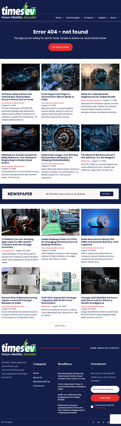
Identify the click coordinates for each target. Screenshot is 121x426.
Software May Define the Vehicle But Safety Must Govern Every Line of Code (17, 97)
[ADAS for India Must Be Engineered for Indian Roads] (100, 77)
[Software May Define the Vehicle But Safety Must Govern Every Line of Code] (21, 77)
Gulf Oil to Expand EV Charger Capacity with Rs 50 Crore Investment (59, 300)
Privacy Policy (100, 408)
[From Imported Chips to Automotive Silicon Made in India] (60, 77)
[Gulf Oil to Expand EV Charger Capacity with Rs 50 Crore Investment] (60, 280)
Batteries (85, 161)
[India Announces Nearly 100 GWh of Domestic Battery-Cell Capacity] (100, 222)
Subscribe (105, 397)
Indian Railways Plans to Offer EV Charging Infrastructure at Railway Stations (59, 242)
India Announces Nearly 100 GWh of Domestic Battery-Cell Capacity (99, 242)
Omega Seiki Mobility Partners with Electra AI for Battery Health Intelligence (99, 300)
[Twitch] (109, 422)
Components (8, 251)
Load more (59, 325)
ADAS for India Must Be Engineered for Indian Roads (98, 95)
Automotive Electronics (13, 103)
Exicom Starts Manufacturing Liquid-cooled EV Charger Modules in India (19, 300)
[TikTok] (103, 422)
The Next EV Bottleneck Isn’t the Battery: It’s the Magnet (98, 156)
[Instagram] (98, 422)
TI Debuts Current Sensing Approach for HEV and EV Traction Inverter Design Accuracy (17, 243)
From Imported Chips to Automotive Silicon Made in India (57, 97)
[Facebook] (93, 422)
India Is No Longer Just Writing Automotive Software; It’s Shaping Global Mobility (59, 157)
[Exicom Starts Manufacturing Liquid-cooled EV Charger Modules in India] (21, 280)
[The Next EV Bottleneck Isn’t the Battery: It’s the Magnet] (100, 137)
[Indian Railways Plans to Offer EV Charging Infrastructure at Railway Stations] (60, 222)
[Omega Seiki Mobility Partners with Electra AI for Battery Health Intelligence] (100, 280)
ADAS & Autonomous (91, 100)
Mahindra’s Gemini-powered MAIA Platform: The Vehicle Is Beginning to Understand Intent (19, 158)
